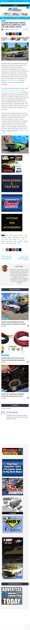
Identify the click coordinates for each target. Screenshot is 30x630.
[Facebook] (11, 18)
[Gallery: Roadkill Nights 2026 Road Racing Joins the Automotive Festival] (15, 306)
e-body (14, 239)
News (3, 20)
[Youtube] (18, 18)
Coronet (21, 237)
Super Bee (14, 243)
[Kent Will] (2, 29)
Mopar (11, 241)
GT (20, 239)
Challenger (4, 237)
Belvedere (21, 235)
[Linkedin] (16, 34)
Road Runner (20, 241)
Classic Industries (15, 237)
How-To (7, 241)
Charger (9, 237)
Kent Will (7, 29)
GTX (23, 239)
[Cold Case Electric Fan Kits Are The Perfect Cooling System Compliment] (15, 342)
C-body (25, 235)
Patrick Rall (3, 325)
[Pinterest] (13, 34)
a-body (6, 235)
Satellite (25, 241)
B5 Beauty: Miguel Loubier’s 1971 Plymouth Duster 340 (23, 259)
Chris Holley (3, 398)
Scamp (3, 243)
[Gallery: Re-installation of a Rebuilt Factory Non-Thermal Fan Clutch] (15, 378)
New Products (5, 355)
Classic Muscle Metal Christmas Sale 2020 (6, 258)
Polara (15, 241)
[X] (16, 18)
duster (10, 239)
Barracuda (16, 235)
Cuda (26, 237)
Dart (3, 239)
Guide (3, 241)
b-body (10, 235)
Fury (18, 239)
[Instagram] (14, 18)
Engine (3, 391)
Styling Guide (8, 243)
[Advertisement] (15, 435)
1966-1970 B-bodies (11, 80)
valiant (19, 243)
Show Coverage (5, 319)
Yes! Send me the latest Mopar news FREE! (15, 1)
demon (6, 239)
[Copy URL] (20, 34)
